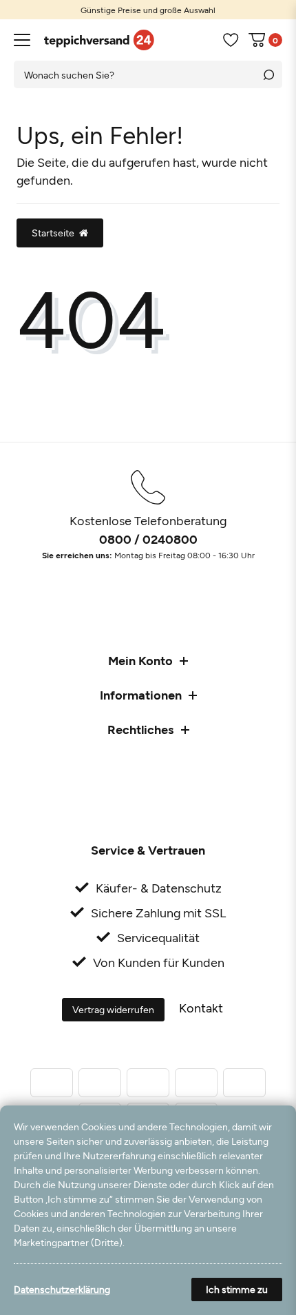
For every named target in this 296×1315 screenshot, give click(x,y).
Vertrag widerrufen (113, 1009)
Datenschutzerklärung (62, 1289)
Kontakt (201, 1007)
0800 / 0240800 (148, 539)
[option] (148, 9)
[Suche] (268, 74)
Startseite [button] (53, 232)
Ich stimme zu (237, 1289)
